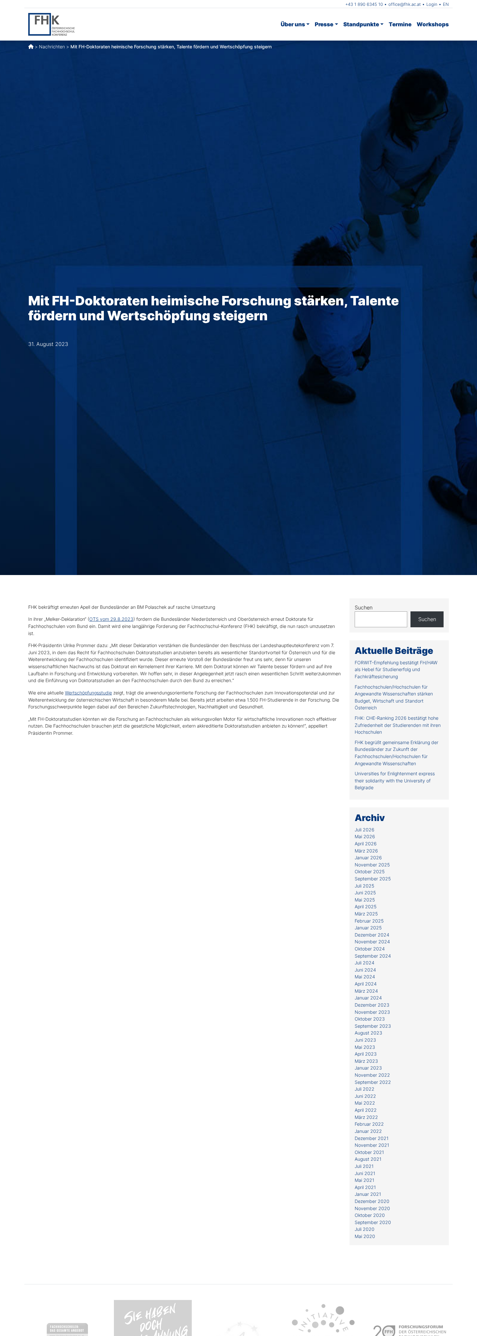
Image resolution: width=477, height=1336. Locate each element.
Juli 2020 (364, 1229)
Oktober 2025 (370, 871)
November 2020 (372, 1208)
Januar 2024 (368, 997)
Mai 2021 (364, 1180)
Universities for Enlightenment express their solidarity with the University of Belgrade (395, 780)
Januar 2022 (368, 1131)
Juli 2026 (364, 829)
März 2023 (366, 1061)
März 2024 (366, 991)
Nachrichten (52, 46)
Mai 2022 (365, 1103)
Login (431, 4)
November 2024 (372, 941)
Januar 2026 (368, 857)
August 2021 (368, 1159)
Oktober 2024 (370, 948)
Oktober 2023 (370, 1019)
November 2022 (372, 1075)
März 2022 (366, 1117)
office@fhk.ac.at (404, 4)
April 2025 (365, 906)
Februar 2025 (369, 921)
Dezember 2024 (372, 935)
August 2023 (368, 1033)
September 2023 (373, 1026)
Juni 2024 (365, 970)
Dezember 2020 (372, 1201)
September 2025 (373, 878)
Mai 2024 (365, 976)
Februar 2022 (369, 1124)
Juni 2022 (365, 1096)
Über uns (293, 24)
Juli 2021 (364, 1166)
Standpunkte (361, 24)
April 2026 (366, 843)
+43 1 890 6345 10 (364, 4)
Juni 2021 (365, 1173)
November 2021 (372, 1145)
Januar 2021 (368, 1194)
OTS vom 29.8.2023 (111, 619)
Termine (400, 24)
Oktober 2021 (369, 1152)
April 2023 (366, 1054)
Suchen (364, 607)
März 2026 (366, 850)
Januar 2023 (368, 1068)
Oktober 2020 (370, 1215)
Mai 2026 (365, 836)
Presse (324, 24)
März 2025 (366, 913)
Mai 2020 (365, 1236)
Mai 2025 (365, 899)
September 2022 (373, 1082)
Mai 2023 (365, 1047)
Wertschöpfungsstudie (88, 692)
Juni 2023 (365, 1040)
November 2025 (372, 864)
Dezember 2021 (371, 1138)
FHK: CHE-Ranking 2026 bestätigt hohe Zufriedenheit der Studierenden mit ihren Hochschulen (398, 725)
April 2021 (365, 1187)
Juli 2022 (364, 1089)
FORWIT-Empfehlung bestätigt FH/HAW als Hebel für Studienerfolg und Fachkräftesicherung (396, 669)
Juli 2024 (364, 962)
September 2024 (373, 956)
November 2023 (372, 1012)
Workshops (433, 24)
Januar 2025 (368, 927)
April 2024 (366, 984)
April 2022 (366, 1110)
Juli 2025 (364, 886)
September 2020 (373, 1222)
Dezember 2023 (372, 1005)
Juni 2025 (365, 892)
